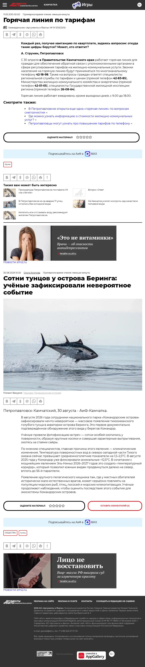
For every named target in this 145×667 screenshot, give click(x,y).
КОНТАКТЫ (86, 601)
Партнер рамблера (64, 654)
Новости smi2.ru (15, 262)
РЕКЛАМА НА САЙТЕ (44, 601)
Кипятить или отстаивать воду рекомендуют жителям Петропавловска (43, 214)
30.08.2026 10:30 (12, 272)
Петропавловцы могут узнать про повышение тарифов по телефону (79, 123)
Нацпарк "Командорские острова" (42, 393)
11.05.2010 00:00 (11, 14)
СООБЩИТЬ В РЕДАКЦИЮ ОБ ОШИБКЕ (115, 601)
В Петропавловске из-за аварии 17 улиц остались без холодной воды (40, 202)
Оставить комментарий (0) (115, 506)
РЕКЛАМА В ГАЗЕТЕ (67, 601)
